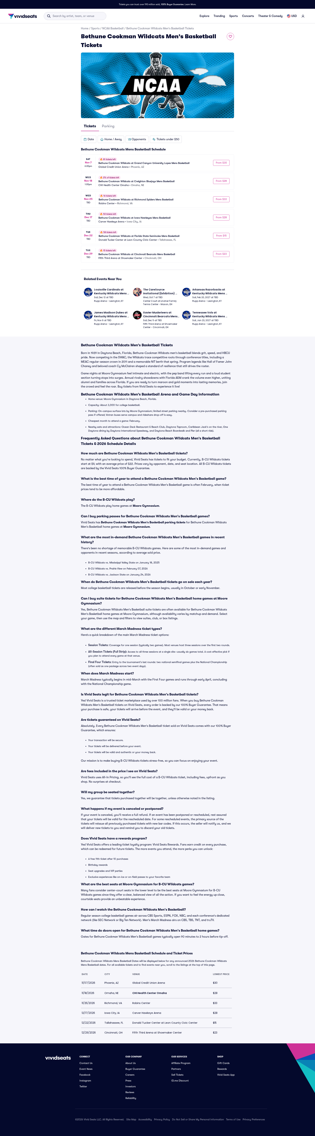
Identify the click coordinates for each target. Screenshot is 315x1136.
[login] (303, 16)
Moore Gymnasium (146, 505)
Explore (204, 16)
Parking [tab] (108, 126)
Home (84, 28)
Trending (219, 16)
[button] (88, 139)
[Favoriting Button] (230, 36)
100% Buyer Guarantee (172, 4)
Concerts (248, 16)
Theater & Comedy (270, 16)
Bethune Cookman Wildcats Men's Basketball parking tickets (143, 522)
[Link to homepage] (23, 16)
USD (294, 16)
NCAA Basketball (113, 28)
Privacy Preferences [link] (254, 1119)
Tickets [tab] (90, 126)
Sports (233, 16)
